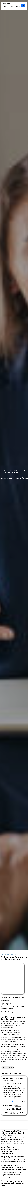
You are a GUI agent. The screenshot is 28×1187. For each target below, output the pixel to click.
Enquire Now (7, 1067)
